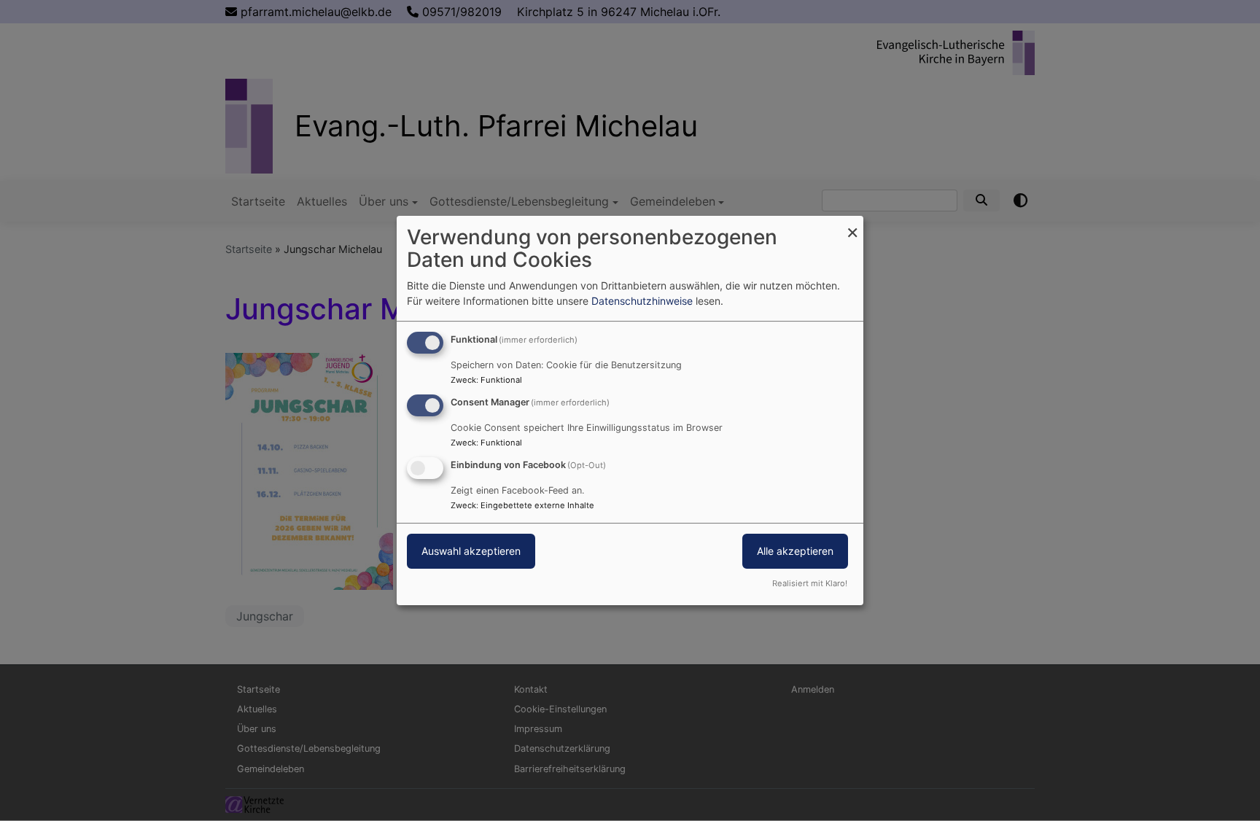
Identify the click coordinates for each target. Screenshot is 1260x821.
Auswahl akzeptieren (471, 551)
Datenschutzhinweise (642, 301)
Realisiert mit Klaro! (809, 583)
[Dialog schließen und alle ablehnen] (852, 225)
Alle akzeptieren (795, 551)
